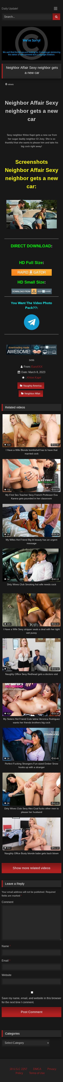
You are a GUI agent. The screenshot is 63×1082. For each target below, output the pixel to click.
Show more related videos (31, 868)
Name (6, 946)
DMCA (37, 1069)
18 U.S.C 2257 (18, 1069)
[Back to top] (52, 1072)
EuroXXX (37, 366)
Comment (7, 902)
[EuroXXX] (26, 4)
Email (6, 960)
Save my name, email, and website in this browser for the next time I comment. (31, 1000)
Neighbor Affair (32, 393)
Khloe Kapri (34, 377)
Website (6, 975)
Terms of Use (37, 1073)
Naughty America (32, 385)
